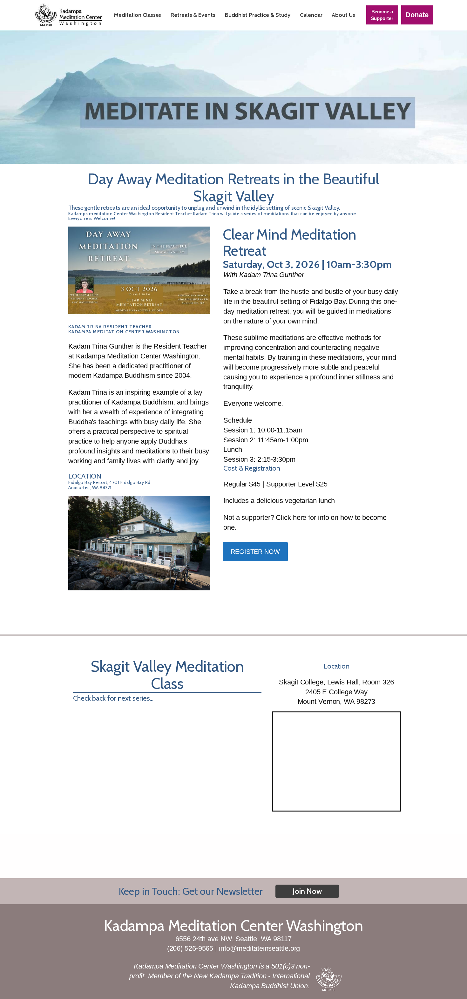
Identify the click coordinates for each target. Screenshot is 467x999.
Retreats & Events (193, 14)
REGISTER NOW (255, 551)
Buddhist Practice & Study (258, 14)
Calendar (311, 14)
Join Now (307, 891)
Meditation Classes (137, 14)
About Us (343, 14)
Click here (291, 517)
